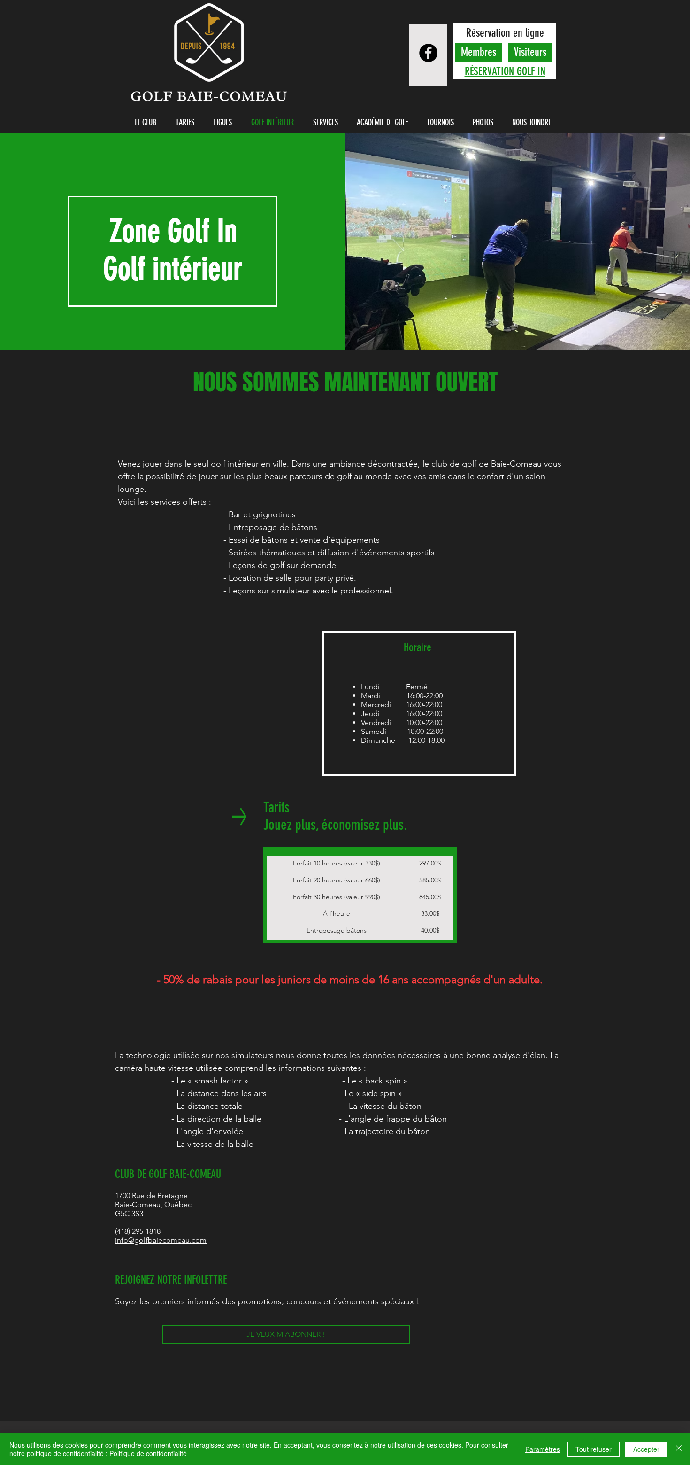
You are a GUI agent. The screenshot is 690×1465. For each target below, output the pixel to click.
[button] (148, 122)
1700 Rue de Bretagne (151, 1195)
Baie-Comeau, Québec (153, 1204)
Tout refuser (593, 1449)
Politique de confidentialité (148, 1453)
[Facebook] (428, 53)
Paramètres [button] (542, 1449)
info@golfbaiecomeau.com (161, 1240)
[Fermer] (678, 1449)
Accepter (646, 1449)
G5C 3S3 (129, 1213)
